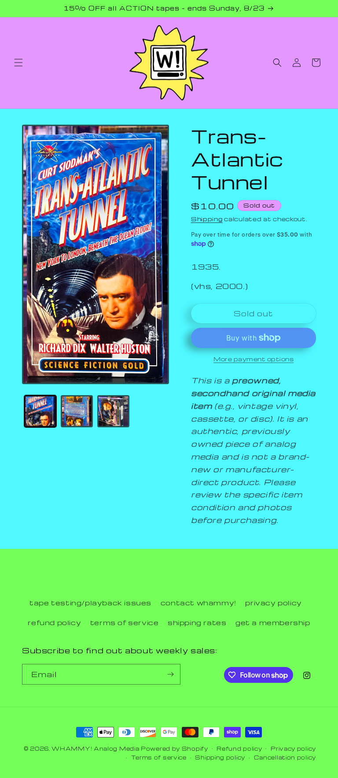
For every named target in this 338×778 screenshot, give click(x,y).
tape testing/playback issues (90, 602)
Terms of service (159, 757)
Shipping (207, 218)
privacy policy (273, 602)
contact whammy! (198, 602)
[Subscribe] (170, 674)
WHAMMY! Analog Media (95, 748)
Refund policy (239, 748)
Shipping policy (220, 757)
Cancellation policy (285, 757)
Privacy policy (293, 748)
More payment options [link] (253, 359)
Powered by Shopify (174, 748)
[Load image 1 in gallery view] (40, 411)
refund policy (54, 622)
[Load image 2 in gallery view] (77, 411)
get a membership (272, 622)
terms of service (124, 622)
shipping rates (197, 622)
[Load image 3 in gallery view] (113, 411)
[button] (18, 62)
